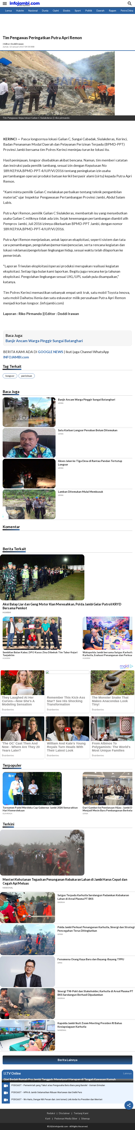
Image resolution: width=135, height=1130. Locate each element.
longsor (9, 375)
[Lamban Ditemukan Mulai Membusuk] (29, 504)
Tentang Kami (81, 1113)
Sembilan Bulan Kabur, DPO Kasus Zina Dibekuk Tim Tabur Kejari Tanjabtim (40, 654)
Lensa (8, 10)
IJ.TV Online (12, 1073)
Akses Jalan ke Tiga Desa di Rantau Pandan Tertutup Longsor (90, 462)
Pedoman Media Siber (65, 1118)
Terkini (8, 824)
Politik (88, 10)
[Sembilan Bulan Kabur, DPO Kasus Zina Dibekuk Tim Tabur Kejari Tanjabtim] (42, 634)
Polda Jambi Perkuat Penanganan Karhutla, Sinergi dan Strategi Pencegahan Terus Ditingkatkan (96, 928)
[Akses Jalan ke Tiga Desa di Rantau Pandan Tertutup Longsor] (29, 473)
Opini (56, 10)
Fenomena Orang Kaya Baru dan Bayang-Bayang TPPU (90, 959)
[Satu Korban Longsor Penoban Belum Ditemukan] (29, 443)
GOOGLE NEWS (50, 352)
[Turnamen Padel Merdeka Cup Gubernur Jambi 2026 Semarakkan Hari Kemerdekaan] (42, 789)
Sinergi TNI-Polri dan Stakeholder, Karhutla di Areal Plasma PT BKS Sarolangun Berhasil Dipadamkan (95, 993)
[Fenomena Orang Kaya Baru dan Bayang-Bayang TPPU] (27, 971)
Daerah (100, 10)
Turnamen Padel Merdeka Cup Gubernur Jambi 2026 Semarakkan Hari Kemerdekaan (40, 809)
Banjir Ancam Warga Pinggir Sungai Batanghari (44, 340)
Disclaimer (64, 1113)
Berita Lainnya (67, 1060)
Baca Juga (11, 391)
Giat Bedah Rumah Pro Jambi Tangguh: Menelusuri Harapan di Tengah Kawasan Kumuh (60, 1079)
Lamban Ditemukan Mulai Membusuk (80, 491)
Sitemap (85, 1118)
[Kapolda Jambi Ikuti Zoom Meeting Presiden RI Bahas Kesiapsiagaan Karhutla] (27, 1035)
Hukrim (20, 10)
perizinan (26, 375)
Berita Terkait (14, 548)
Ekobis (66, 10)
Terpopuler (12, 765)
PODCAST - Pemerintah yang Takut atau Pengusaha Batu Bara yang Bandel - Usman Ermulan (58, 1085)
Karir (47, 1118)
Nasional (33, 10)
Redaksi (51, 1113)
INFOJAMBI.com (16, 357)
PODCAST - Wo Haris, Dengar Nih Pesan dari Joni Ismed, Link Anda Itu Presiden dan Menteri (56, 1099)
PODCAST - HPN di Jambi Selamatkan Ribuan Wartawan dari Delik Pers (46, 1092)
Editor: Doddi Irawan (14, 44)
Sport (78, 10)
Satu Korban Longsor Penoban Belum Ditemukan (87, 430)
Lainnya (127, 1073)
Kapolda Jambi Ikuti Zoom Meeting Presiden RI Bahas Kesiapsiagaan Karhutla (89, 1024)
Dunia (45, 10)
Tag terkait (12, 366)
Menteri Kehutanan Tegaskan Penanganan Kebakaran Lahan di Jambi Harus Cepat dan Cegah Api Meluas (65, 881)
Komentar (11, 526)
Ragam (112, 10)
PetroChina (127, 10)
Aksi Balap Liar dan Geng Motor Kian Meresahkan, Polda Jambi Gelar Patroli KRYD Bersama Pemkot (62, 606)
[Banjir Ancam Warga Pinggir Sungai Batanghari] (29, 412)
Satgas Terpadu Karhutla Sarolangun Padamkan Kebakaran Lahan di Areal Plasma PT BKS (93, 897)
